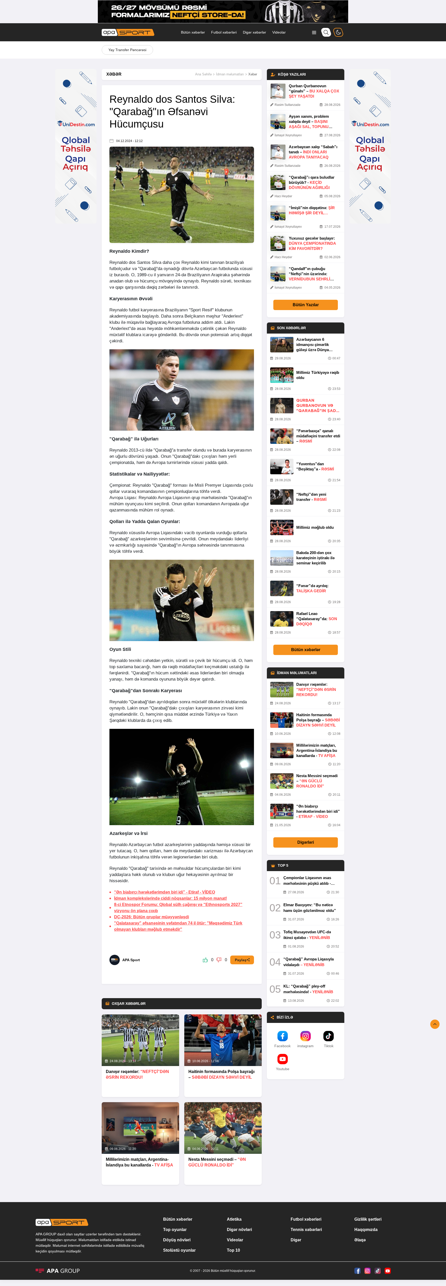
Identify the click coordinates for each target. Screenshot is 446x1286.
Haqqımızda (366, 1229)
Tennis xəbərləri (306, 1229)
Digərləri (305, 842)
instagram (305, 1046)
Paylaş (240, 960)
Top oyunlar (175, 1229)
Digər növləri (239, 1229)
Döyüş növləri (176, 1240)
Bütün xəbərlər (193, 32)
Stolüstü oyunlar (179, 1250)
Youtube (282, 1069)
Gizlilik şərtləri (367, 1219)
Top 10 (233, 1250)
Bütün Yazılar (306, 305)
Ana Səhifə (203, 74)
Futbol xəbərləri (224, 32)
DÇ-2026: (151, 917)
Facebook (282, 1046)
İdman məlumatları (230, 74)
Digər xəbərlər (254, 32)
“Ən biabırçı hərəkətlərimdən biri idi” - (164, 892)
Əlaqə (360, 1240)
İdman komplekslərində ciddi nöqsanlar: (170, 898)
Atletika (234, 1219)
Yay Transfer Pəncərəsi (127, 50)
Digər (296, 1240)
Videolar (279, 32)
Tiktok (328, 1046)
